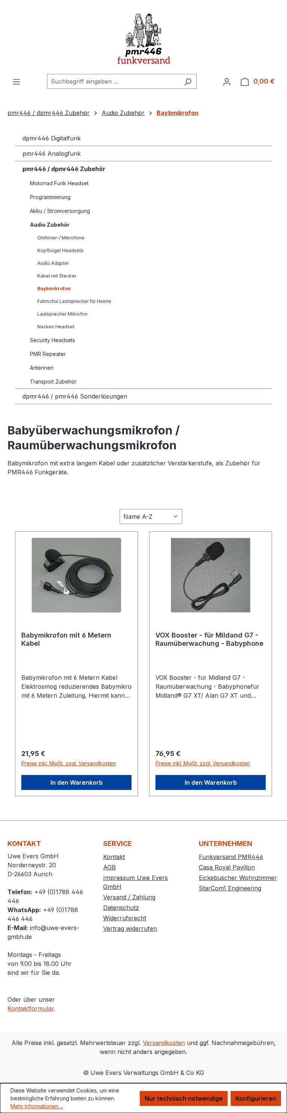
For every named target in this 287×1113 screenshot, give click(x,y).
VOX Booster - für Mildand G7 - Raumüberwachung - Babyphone (209, 639)
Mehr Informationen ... (36, 1106)
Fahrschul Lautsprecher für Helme (74, 301)
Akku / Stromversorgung (60, 211)
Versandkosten (164, 1043)
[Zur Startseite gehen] (143, 37)
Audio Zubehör (50, 224)
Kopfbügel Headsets (60, 250)
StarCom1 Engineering (230, 888)
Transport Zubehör (53, 381)
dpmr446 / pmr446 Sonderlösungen (74, 396)
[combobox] (113, 81)
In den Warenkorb (76, 782)
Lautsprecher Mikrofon (62, 314)
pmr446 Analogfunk (51, 153)
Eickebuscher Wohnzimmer (238, 877)
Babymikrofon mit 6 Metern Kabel (66, 639)
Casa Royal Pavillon (227, 867)
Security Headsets (52, 340)
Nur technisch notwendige (184, 1098)
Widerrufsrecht (124, 918)
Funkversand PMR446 (231, 857)
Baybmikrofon (54, 288)
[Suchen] (188, 81)
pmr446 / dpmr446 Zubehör (63, 169)
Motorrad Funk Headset (59, 183)
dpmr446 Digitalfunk (51, 138)
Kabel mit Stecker (56, 276)
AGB (109, 867)
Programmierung (50, 197)
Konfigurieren (255, 1098)
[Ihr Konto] (227, 81)
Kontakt (114, 857)
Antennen (41, 368)
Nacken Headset (55, 326)
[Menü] (16, 81)
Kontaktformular (30, 1008)
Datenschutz (121, 907)
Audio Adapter (53, 263)
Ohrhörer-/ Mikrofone (60, 238)
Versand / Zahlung (129, 897)
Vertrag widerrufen (130, 928)
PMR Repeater (48, 354)
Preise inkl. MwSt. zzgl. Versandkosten (68, 763)
